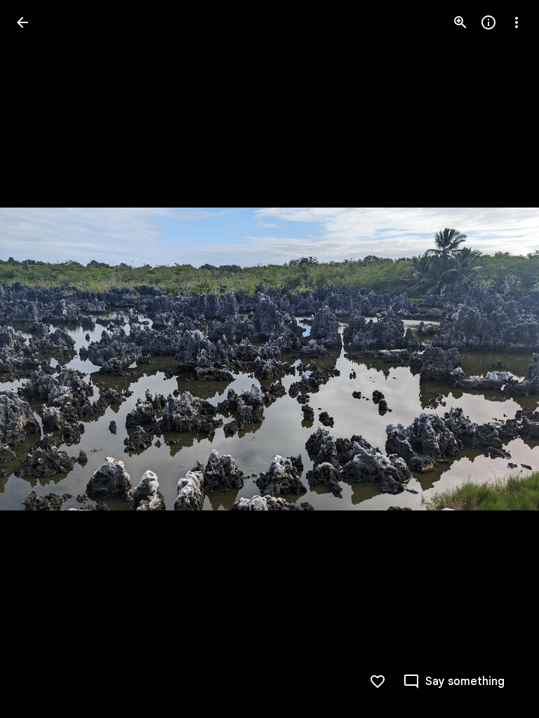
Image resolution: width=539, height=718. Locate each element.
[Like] (377, 681)
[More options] (517, 22)
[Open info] (488, 22)
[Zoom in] (460, 22)
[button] (39, 359)
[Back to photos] (22, 22)
